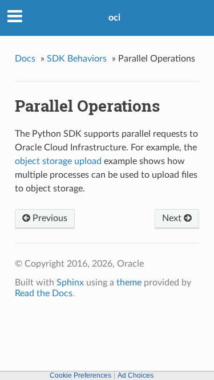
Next (173, 218)
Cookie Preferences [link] (80, 375)
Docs (25, 58)
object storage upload (58, 161)
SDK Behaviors (77, 58)
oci (114, 17)
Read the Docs (43, 293)
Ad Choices (136, 375)
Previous (48, 218)
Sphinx (70, 282)
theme (129, 282)
